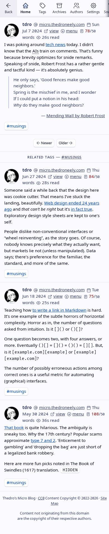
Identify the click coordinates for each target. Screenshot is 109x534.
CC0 (41, 498)
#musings (16, 126)
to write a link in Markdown (59, 310)
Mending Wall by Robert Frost (75, 115)
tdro (27, 24)
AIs (35, 51)
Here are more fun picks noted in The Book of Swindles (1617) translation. (49, 467)
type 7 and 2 (43, 440)
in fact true (81, 209)
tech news (55, 44)
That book (14, 427)
